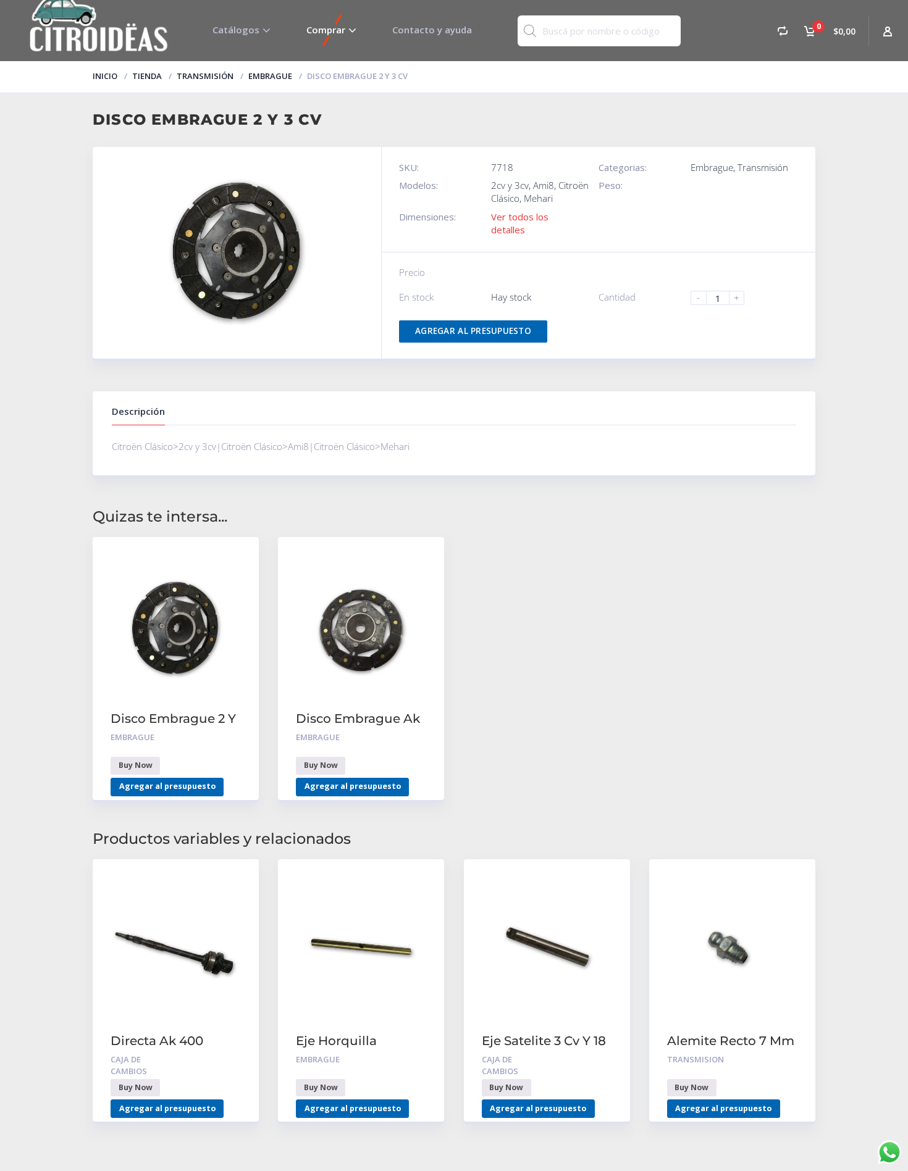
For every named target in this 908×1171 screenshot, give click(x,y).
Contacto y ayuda (432, 29)
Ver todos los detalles (520, 223)
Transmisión (205, 75)
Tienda (147, 75)
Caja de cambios (129, 1065)
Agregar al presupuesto (473, 330)
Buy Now (136, 765)
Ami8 (543, 185)
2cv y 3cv (510, 185)
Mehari (538, 198)
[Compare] (782, 30)
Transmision (695, 1059)
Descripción (138, 411)
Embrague (270, 75)
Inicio (105, 75)
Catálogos (235, 29)
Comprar (325, 29)
